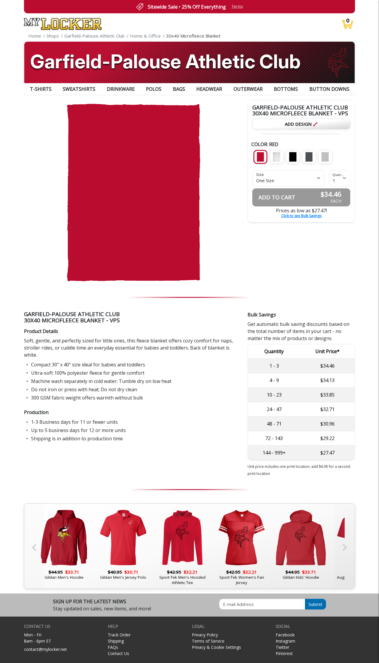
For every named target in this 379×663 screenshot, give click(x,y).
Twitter (282, 647)
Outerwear (248, 89)
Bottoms (286, 89)
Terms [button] (237, 6)
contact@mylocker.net (45, 649)
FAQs (113, 647)
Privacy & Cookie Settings (216, 647)
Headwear (209, 89)
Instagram (285, 641)
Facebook (285, 635)
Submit (315, 604)
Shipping (116, 641)
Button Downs (329, 89)
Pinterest (284, 653)
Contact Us (118, 653)
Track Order (119, 635)
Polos (153, 89)
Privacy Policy (205, 635)
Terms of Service (208, 641)
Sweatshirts (79, 89)
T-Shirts (41, 89)
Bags (179, 89)
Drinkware (121, 89)
